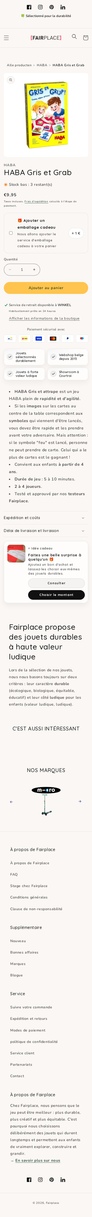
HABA (42, 65)
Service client (22, 1053)
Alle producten (19, 65)
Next (78, 801)
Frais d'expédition (36, 201)
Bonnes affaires (24, 952)
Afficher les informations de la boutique (44, 318)
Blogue (16, 975)
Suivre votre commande (31, 1007)
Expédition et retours (29, 1018)
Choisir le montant (56, 595)
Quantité (11, 259)
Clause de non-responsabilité (36, 909)
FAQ (14, 874)
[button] (6, 37)
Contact (17, 1076)
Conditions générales (29, 897)
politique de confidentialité (34, 1041)
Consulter (56, 583)
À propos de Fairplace (30, 863)
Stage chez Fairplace (29, 885)
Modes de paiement (27, 1030)
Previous (15, 801)
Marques (18, 963)
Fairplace (52, 1203)
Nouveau (18, 941)
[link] (46, 801)
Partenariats (21, 1064)
